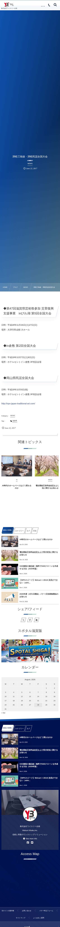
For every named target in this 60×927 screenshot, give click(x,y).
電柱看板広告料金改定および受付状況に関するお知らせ (39, 553)
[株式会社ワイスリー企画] (9, 4)
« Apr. (3, 713)
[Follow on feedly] (36, 620)
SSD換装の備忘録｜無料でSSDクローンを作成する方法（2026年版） (39, 567)
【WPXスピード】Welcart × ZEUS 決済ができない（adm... (39, 581)
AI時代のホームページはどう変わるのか (16, 487)
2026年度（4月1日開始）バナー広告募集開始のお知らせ (39, 595)
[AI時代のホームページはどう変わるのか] (16, 465)
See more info (31, 839)
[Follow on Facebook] (30, 620)
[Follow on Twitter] (23, 620)
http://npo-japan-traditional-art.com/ (18, 403)
